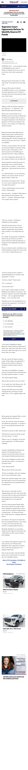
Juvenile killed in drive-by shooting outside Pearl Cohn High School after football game (14, 14)
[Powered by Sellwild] (23, 654)
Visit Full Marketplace (20, 573)
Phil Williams (10, 59)
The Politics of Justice (7, 22)
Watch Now (23, 2)
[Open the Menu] (2, 2)
